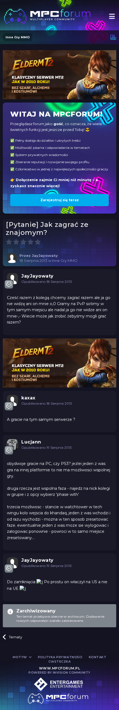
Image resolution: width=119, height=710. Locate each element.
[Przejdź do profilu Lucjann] (12, 444)
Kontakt (98, 657)
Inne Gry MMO (64, 260)
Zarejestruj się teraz (59, 200)
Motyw (20, 657)
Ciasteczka (59, 661)
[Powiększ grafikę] (40, 581)
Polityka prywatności (60, 657)
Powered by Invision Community (59, 672)
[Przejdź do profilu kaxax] (12, 400)
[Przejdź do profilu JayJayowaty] (12, 258)
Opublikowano (46, 281)
